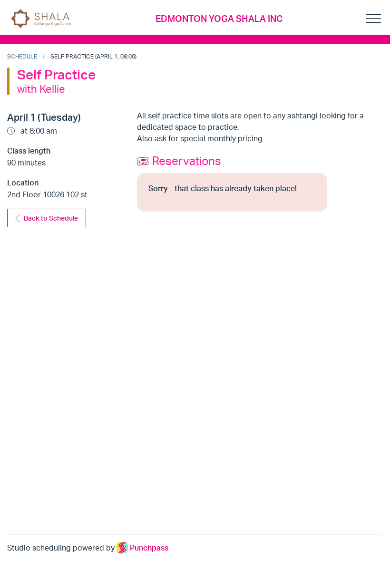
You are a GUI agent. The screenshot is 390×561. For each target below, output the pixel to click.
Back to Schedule (51, 218)
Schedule (22, 56)
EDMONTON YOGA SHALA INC (219, 18)
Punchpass (149, 547)
